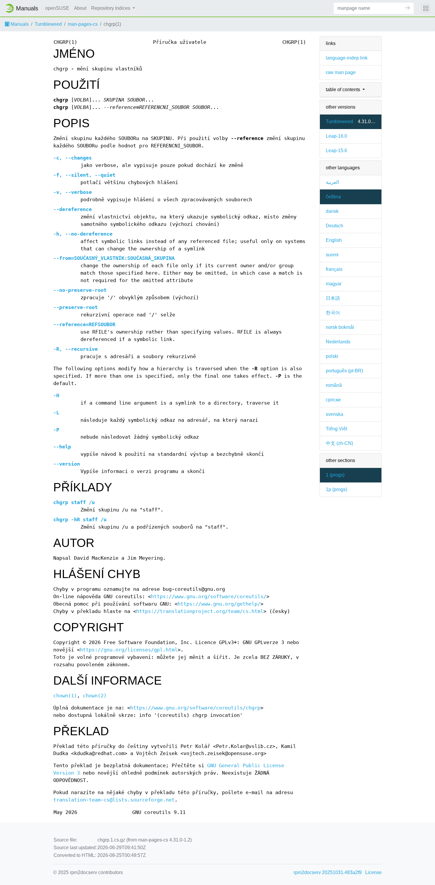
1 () (335, 474)
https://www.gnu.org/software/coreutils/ (208, 596)
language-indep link (347, 57)
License (373, 872)
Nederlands (338, 341)
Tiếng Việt (336, 428)
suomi (332, 254)
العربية (332, 182)
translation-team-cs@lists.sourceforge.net (114, 800)
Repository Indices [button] (111, 8)
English (334, 240)
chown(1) (65, 696)
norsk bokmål (340, 327)
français (334, 269)
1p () (336, 489)
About (80, 8)
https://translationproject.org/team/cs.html (199, 611)
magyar (333, 283)
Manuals (19, 24)
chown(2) (95, 696)
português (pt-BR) (344, 370)
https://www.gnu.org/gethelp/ (219, 604)
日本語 (333, 298)
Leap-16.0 (336, 136)
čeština (333, 196)
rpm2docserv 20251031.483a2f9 (328, 872)
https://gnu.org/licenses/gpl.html (129, 650)
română (334, 385)
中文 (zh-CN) (339, 443)
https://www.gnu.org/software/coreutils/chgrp (195, 708)
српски (333, 399)
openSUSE (57, 8)
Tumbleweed (48, 24)
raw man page (341, 72)
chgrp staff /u (74, 502)
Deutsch (334, 225)
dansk (332, 211)
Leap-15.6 (336, 150)
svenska (334, 414)
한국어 (333, 312)
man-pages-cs (83, 24)
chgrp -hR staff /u (80, 519)
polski (332, 356)
